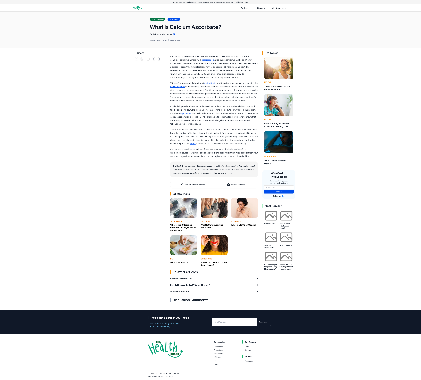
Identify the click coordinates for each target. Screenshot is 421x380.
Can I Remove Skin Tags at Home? (284, 226)
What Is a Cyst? (270, 224)
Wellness (205, 221)
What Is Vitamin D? (179, 262)
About (247, 346)
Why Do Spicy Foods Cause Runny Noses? (214, 263)
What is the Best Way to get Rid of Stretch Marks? (286, 267)
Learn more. (244, 2)
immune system (177, 86)
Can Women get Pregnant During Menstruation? (270, 267)
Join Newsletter (279, 8)
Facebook (248, 361)
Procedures (218, 350)
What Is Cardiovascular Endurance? (212, 226)
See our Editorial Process (195, 184)
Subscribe (279, 192)
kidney (193, 143)
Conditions (236, 221)
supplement (186, 113)
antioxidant (209, 83)
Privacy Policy (152, 376)
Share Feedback (238, 184)
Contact (247, 350)
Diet (172, 259)
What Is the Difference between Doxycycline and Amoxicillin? (183, 228)
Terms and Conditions (165, 376)
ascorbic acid (208, 60)
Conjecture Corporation (171, 373)
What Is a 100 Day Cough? (243, 225)
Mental (267, 82)
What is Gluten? (285, 245)
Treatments (176, 221)
